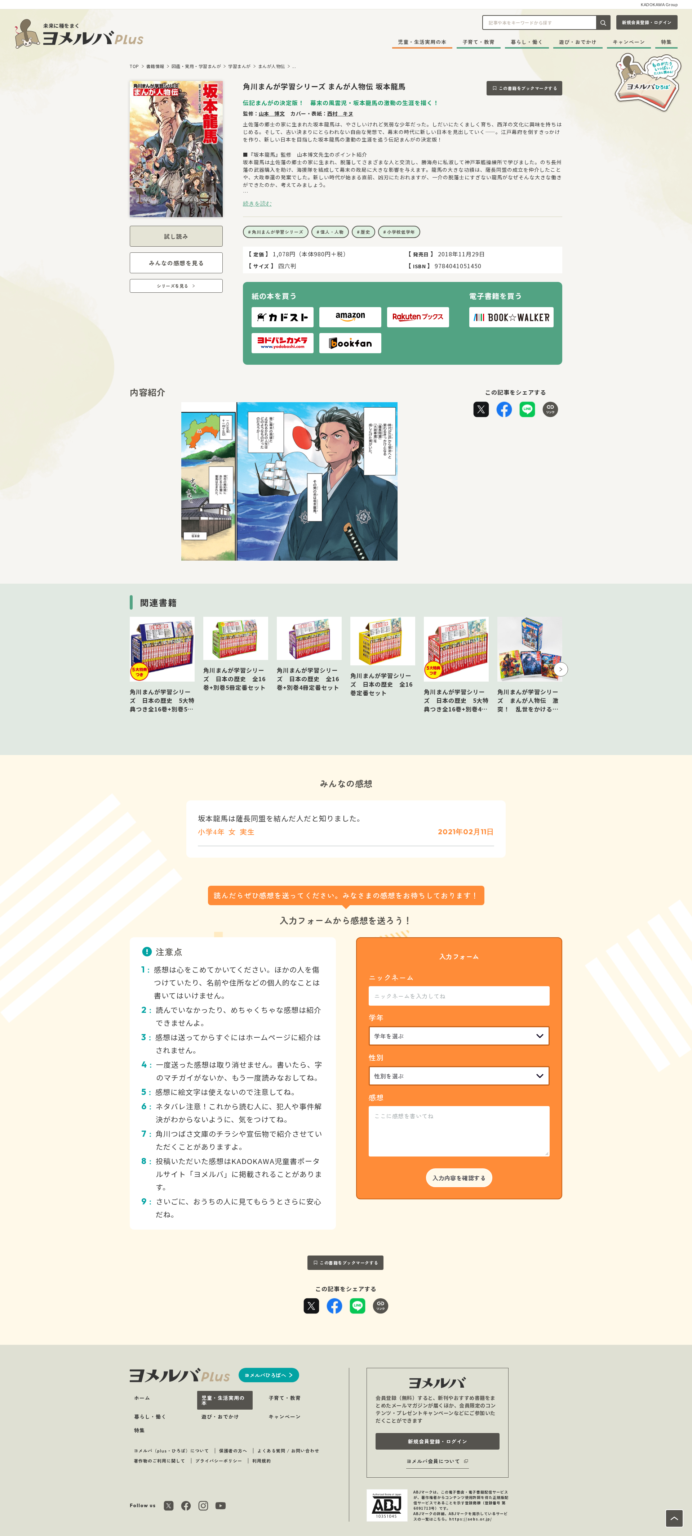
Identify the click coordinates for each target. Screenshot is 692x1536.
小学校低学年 (401, 232)
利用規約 (261, 1461)
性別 (376, 1057)
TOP (134, 66)
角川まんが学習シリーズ (277, 232)
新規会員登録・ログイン (647, 22)
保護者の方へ (233, 1450)
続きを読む (257, 203)
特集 (666, 41)
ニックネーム (391, 977)
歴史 (365, 232)
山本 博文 (272, 113)
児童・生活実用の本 (422, 41)
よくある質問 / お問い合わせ (288, 1450)
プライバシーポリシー (218, 1461)
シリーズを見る (172, 286)
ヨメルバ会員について (433, 1461)
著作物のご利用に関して (159, 1461)
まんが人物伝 (271, 66)
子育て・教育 (478, 41)
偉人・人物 (332, 232)
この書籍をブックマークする (528, 88)
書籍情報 (155, 66)
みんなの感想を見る (176, 263)
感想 (376, 1097)
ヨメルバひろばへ (265, 1375)
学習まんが (239, 66)
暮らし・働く (527, 41)
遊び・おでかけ (578, 41)
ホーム (142, 1397)
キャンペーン (629, 41)
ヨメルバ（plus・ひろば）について (171, 1450)
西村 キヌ (340, 113)
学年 (376, 1017)
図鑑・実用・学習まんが (196, 66)
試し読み (176, 236)
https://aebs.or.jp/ (470, 1519)
